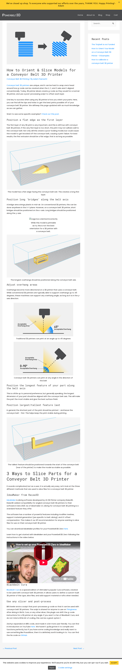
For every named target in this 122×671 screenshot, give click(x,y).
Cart (116, 15)
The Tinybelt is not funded (103, 44)
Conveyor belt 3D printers (18, 85)
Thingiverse (72, 609)
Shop (108, 15)
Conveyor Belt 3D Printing (18, 79)
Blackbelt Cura (13, 590)
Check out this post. (50, 114)
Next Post (78, 648)
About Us (91, 15)
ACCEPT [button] (114, 663)
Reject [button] (51, 668)
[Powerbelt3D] (11, 15)
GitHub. (24, 635)
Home (80, 15)
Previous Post (10, 648)
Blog (100, 15)
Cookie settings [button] (65, 667)
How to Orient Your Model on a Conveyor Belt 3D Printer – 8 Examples (103, 52)
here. (66, 528)
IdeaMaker (11, 500)
